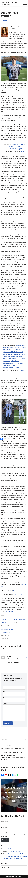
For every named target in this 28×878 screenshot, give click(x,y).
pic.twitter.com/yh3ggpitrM (15, 149)
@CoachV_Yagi (19, 352)
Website (5, 697)
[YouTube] (6, 775)
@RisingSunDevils (9, 358)
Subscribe (5, 839)
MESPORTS (16, 590)
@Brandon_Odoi (8, 352)
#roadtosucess (20, 345)
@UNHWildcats (8, 356)
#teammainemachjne (9, 347)
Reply (25, 657)
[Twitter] (13, 775)
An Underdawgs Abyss (19, 619)
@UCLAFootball (20, 358)
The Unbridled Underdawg (14, 851)
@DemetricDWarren (18, 144)
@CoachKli (6, 361)
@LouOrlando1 (8, 363)
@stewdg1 (18, 349)
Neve (7, 876)
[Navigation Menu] (25, 3)
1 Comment (4, 20)
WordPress (19, 876)
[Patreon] (9, 775)
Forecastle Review (5, 762)
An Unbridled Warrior (13, 848)
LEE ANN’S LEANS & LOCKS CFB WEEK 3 (12, 752)
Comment (5, 703)
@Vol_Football (21, 347)
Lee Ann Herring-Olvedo (8, 19)
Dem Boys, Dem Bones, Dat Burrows (17, 854)
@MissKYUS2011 (15, 146)
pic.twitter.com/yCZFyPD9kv (12, 367)
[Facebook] (2, 775)
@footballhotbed (8, 354)
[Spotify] (16, 775)
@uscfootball (17, 356)
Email (4, 691)
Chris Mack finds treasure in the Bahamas (5, 621)
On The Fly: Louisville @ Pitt (8, 755)
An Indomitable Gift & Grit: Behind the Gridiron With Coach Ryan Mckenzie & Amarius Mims (7, 631)
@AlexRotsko (15, 361)
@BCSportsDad (18, 363)
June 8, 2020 (23, 151)
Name (4, 685)
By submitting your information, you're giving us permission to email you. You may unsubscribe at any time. (13, 834)
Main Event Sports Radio (19, 594)
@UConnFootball (19, 354)
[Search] (25, 739)
